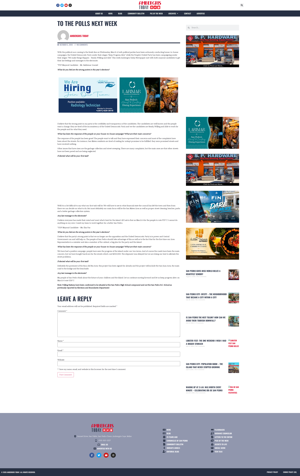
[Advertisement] (119, 178)
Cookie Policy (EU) (289, 472)
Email (60, 350)
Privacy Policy (272, 472)
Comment (62, 311)
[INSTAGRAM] (70, 5)
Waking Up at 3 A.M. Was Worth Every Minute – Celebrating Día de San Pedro (204, 389)
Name (60, 341)
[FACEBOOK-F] (58, 5)
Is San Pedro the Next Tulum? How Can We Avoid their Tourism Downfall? (205, 319)
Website (60, 360)
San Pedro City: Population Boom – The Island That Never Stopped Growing (204, 365)
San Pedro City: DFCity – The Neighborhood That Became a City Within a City (206, 296)
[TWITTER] (62, 5)
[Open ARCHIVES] (177, 13)
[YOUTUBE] (66, 5)
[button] (242, 5)
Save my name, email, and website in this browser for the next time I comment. (92, 369)
